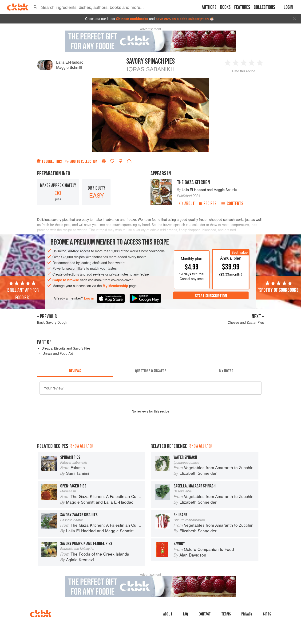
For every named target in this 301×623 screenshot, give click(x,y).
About (189, 203)
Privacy (246, 614)
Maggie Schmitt (69, 67)
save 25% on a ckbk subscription (182, 18)
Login (288, 7)
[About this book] (161, 181)
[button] (35, 7)
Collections (264, 7)
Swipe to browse (65, 279)
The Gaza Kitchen (193, 182)
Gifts (267, 614)
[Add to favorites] (112, 161)
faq (185, 614)
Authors (209, 7)
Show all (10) (81, 446)
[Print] (103, 161)
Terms (226, 614)
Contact (204, 614)
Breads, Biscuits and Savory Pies (66, 348)
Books (225, 7)
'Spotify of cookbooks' (278, 290)
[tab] (75, 371)
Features (242, 7)
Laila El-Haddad (69, 62)
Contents (235, 203)
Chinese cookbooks (132, 18)
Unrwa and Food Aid (58, 353)
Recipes (210, 203)
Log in (89, 298)
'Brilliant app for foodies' (22, 294)
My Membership (115, 285)
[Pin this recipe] (120, 161)
